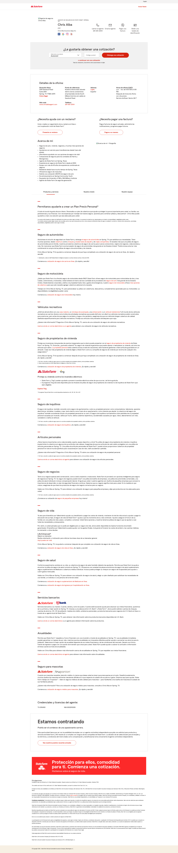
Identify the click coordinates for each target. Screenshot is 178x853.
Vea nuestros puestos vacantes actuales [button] (57, 743)
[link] (110, 30)
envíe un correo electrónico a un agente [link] (57, 326)
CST (130, 88)
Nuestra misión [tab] (89, 192)
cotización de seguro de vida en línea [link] (60, 548)
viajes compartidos (102, 242)
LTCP (59, 28)
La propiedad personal (60, 347)
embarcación (97, 312)
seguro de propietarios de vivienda (119, 343)
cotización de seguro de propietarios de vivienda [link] (64, 366)
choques (71, 242)
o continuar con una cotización (89, 60)
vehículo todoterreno (112, 312)
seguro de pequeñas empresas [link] (68, 498)
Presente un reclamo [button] (50, 132)
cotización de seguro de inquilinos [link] (59, 425)
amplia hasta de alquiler (83, 242)
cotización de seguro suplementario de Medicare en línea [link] (67, 581)
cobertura (58, 242)
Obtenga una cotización (115, 55)
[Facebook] (59, 34)
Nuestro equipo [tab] (127, 192)
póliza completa (73, 795)
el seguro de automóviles (90, 239)
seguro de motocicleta (117, 283)
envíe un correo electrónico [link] (53, 621)
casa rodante (64, 312)
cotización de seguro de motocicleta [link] (59, 295)
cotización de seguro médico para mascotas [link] (62, 689)
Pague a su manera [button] (111, 132)
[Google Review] (63, 34)
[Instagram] (67, 34)
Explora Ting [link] (42, 388)
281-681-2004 (69, 104)
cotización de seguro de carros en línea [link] (60, 261)
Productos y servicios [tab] (50, 192)
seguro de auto (111, 281)
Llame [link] (40, 326)
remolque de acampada (80, 312)
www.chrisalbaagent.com (48, 104)
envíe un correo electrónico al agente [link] (56, 459)
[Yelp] (71, 34)
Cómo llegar (43, 96)
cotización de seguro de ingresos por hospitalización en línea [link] (68, 585)
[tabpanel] (89, 93)
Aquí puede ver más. (45, 540)
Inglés (93, 89)
